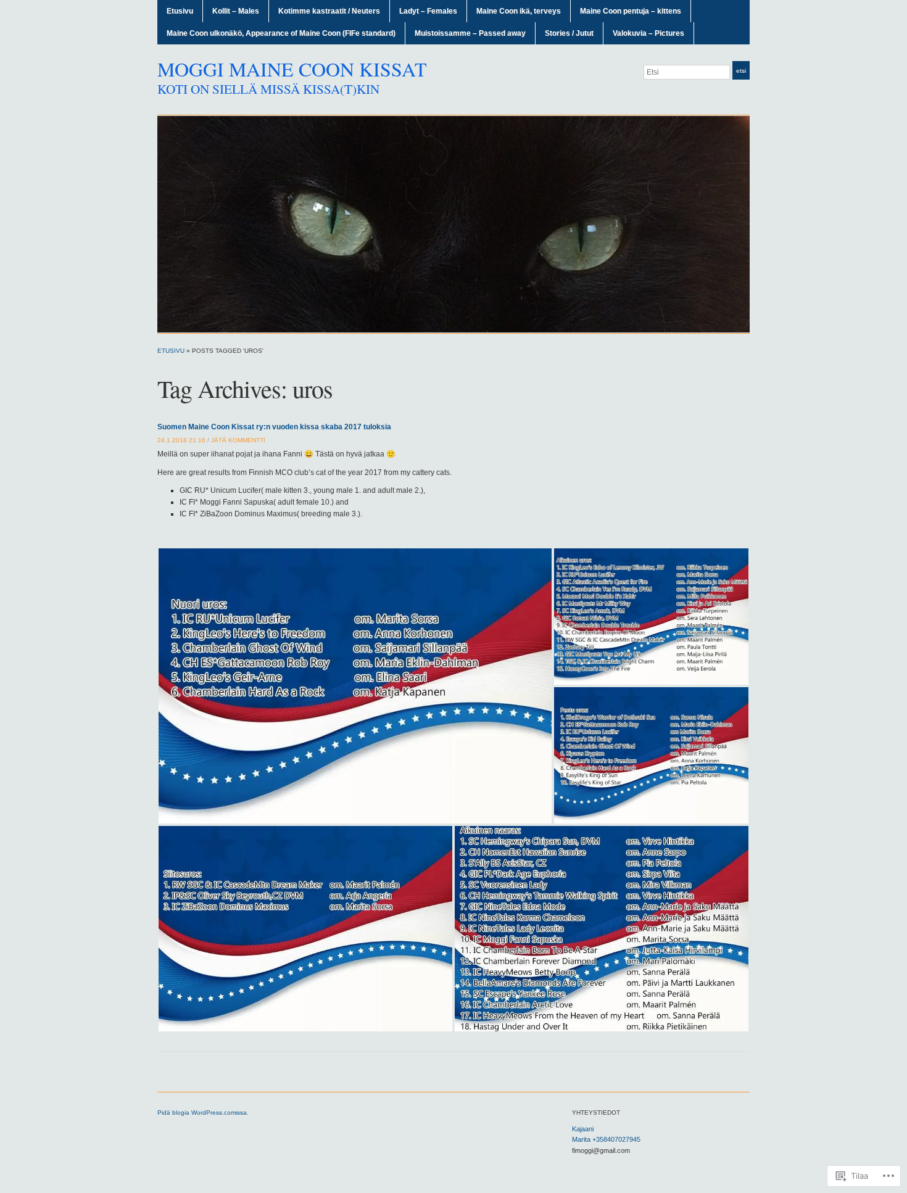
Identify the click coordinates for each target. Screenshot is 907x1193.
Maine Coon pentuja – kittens (630, 11)
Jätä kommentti (238, 440)
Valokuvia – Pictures (648, 33)
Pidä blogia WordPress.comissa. (203, 1112)
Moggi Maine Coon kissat (292, 69)
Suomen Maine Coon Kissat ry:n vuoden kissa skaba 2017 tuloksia (274, 427)
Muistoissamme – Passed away (470, 33)
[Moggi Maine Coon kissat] (453, 224)
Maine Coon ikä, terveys (518, 11)
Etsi (741, 70)
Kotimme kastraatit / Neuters (329, 11)
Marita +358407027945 (606, 1139)
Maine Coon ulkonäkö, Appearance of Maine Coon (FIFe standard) (281, 33)
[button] (355, 686)
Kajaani (583, 1129)
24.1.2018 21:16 (181, 440)
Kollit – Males (235, 11)
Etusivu (180, 11)
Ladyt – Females (428, 11)
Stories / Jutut (569, 33)
